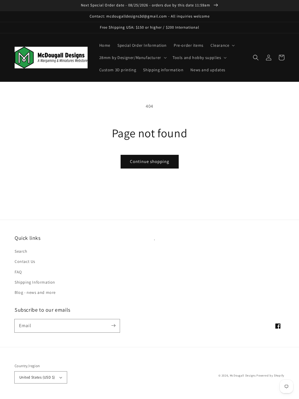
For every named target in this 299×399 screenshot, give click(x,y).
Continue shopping (149, 161)
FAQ (18, 272)
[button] (222, 45)
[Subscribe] (113, 325)
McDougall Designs (243, 375)
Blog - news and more (35, 292)
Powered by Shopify (270, 375)
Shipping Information (35, 282)
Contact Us (25, 261)
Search (21, 251)
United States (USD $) (37, 377)
